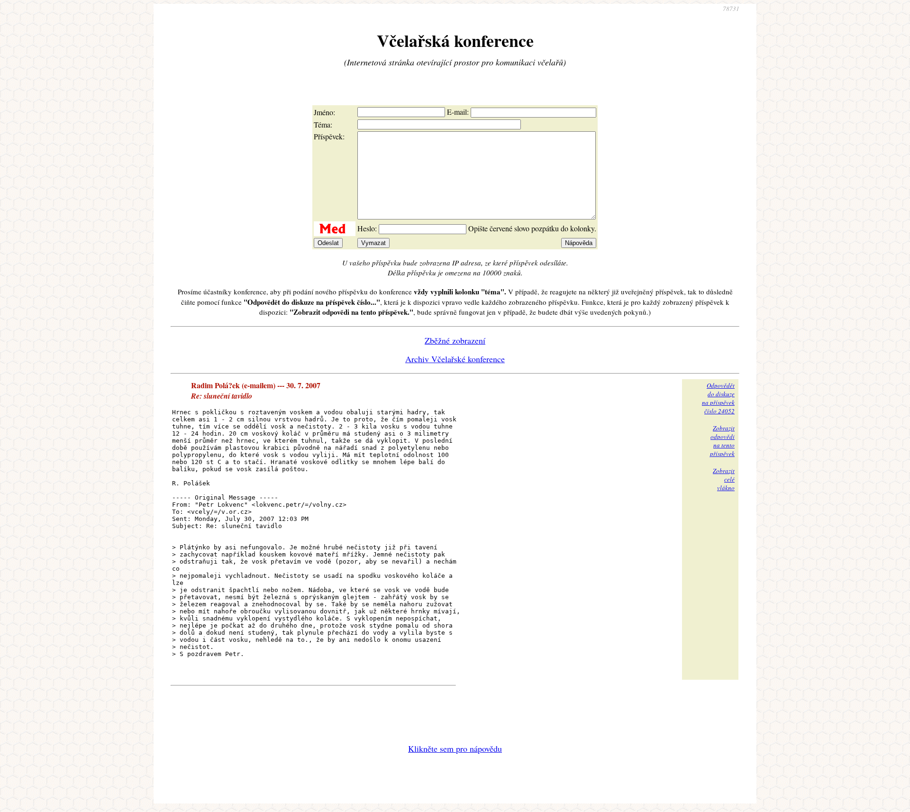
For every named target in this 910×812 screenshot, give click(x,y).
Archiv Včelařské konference (455, 359)
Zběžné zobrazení (455, 340)
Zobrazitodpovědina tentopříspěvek (722, 441)
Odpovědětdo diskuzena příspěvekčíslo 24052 (718, 398)
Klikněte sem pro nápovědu (455, 748)
